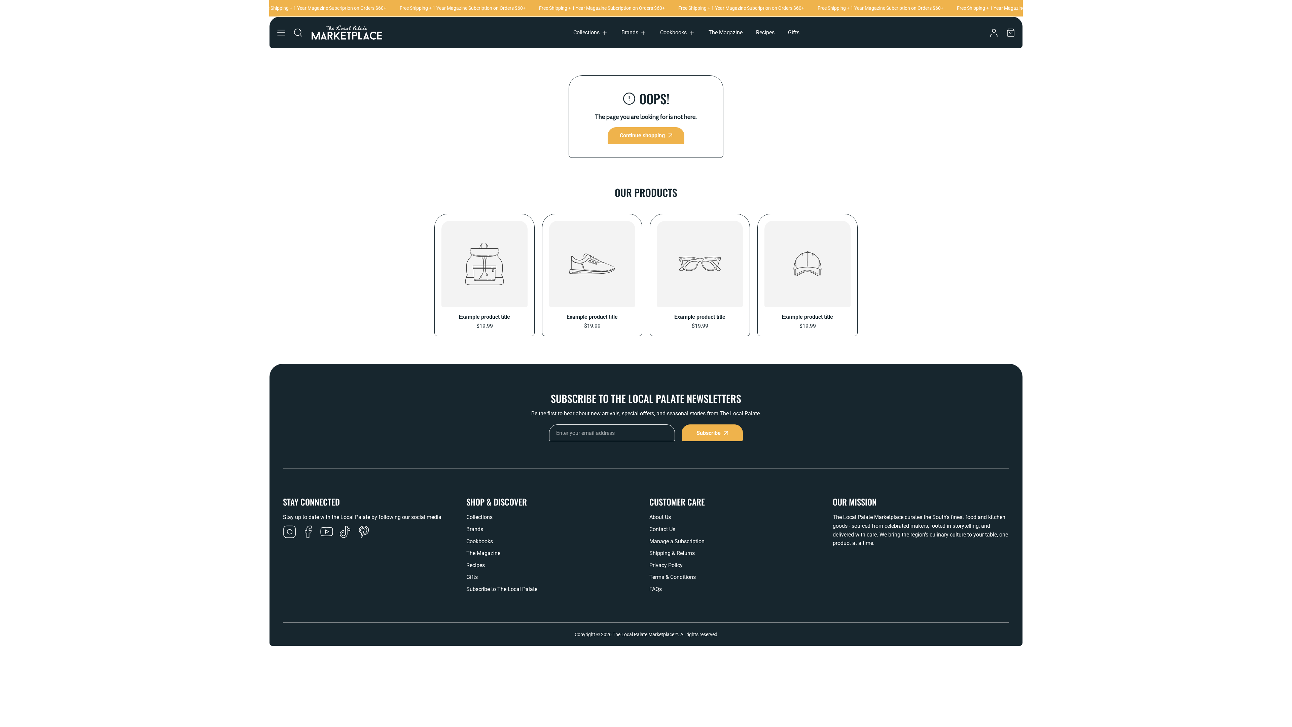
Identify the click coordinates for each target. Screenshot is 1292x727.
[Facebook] (308, 532)
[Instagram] (289, 532)
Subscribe (708, 433)
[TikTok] (345, 532)
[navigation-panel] (281, 33)
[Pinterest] (363, 532)
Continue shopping (642, 135)
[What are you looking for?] (298, 33)
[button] (591, 33)
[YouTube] (326, 532)
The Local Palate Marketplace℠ (645, 634)
